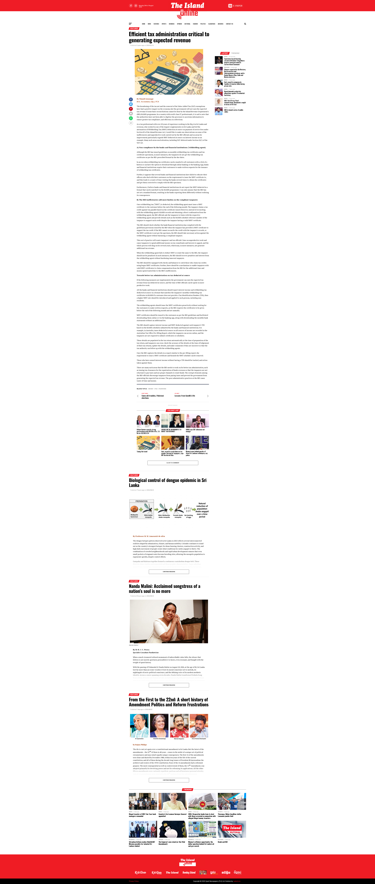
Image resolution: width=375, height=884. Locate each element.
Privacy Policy (134, 881)
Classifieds (211, 24)
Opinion (179, 24)
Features (156, 24)
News (149, 24)
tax (156, 389)
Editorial (187, 24)
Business (171, 24)
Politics (203, 24)
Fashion (195, 24)
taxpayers (162, 389)
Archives (220, 24)
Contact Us (229, 24)
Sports (164, 24)
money (151, 389)
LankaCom (236, 881)
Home (143, 24)
